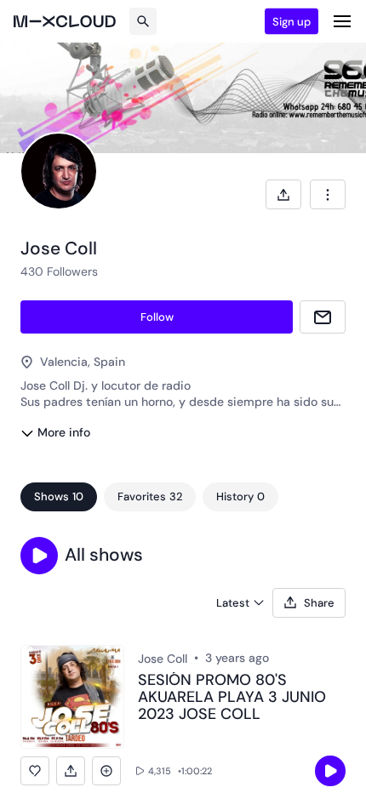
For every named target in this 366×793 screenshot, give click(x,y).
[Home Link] (65, 21)
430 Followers (59, 271)
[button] (39, 555)
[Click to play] (330, 771)
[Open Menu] (342, 21)
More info (63, 432)
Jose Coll (162, 658)
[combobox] (328, 194)
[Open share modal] (283, 194)
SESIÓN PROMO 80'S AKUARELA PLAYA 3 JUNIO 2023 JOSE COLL (232, 697)
